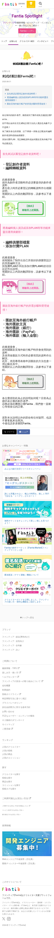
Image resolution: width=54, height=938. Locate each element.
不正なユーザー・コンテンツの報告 (18, 716)
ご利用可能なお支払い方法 (15, 798)
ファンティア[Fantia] (17, 925)
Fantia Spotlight (27, 15)
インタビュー (42, 41)
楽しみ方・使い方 (10, 672)
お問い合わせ (8, 711)
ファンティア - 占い (11, 650)
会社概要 (6, 685)
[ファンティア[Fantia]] (9, 4)
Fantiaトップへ (27, 31)
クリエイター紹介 (27, 41)
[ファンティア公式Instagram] (9, 919)
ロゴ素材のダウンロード (13, 720)
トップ (4, 41)
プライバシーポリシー (12, 703)
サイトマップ (8, 724)
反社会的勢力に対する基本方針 (16, 707)
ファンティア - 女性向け (13, 641)
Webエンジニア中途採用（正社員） (18, 859)
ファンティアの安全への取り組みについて (21, 681)
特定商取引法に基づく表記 (14, 698)
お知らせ (13, 41)
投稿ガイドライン (10, 694)
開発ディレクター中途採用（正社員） (19, 863)
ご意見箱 (6, 729)
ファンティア (9, 22)
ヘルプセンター (9, 677)
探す (4, 767)
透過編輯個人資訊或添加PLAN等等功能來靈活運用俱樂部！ (26, 98)
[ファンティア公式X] (3, 919)
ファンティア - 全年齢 (12, 645)
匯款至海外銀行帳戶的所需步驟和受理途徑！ (26, 104)
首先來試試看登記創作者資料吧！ (21, 94)
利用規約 (6, 690)
